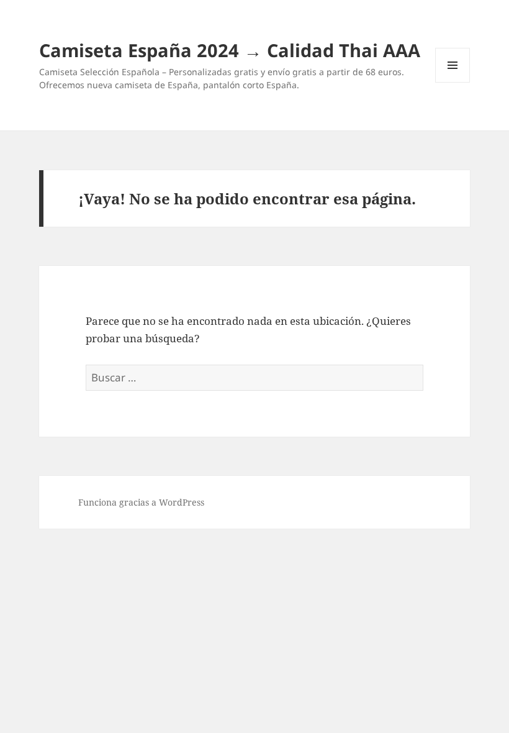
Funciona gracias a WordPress (141, 502)
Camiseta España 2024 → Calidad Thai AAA (229, 50)
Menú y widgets (453, 82)
